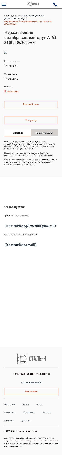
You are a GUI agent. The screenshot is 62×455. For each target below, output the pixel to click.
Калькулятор (10, 412)
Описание (18, 133)
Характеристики (44, 133)
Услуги (39, 404)
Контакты (8, 420)
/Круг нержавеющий (15, 18)
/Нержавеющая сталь (33, 15)
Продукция (9, 404)
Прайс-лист (26, 420)
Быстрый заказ (31, 104)
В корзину (31, 120)
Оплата (25, 404)
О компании (29, 412)
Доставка (46, 412)
